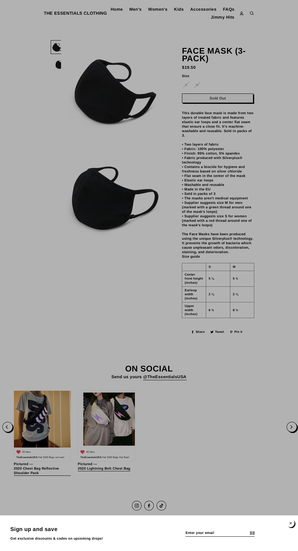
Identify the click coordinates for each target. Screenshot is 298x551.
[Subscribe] (252, 533)
